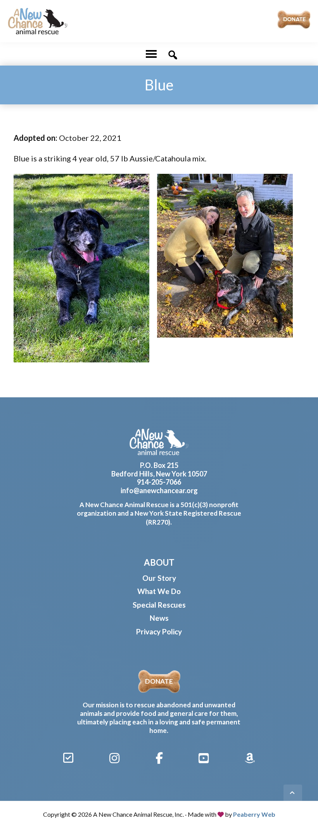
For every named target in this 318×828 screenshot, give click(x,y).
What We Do (159, 591)
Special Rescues (159, 604)
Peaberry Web (254, 814)
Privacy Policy (159, 631)
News (159, 617)
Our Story (159, 577)
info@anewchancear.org (159, 490)
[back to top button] (292, 794)
